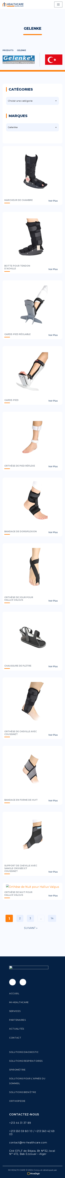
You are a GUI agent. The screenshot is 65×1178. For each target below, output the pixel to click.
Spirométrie (17, 1069)
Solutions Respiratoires (26, 1061)
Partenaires (17, 1020)
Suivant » (30, 928)
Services (15, 1011)
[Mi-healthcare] (14, 4)
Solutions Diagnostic (24, 1052)
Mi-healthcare (19, 1002)
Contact (15, 1037)
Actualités (16, 1028)
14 (52, 918)
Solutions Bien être (22, 1092)
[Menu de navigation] (58, 4)
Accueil (14, 993)
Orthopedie (17, 1101)
